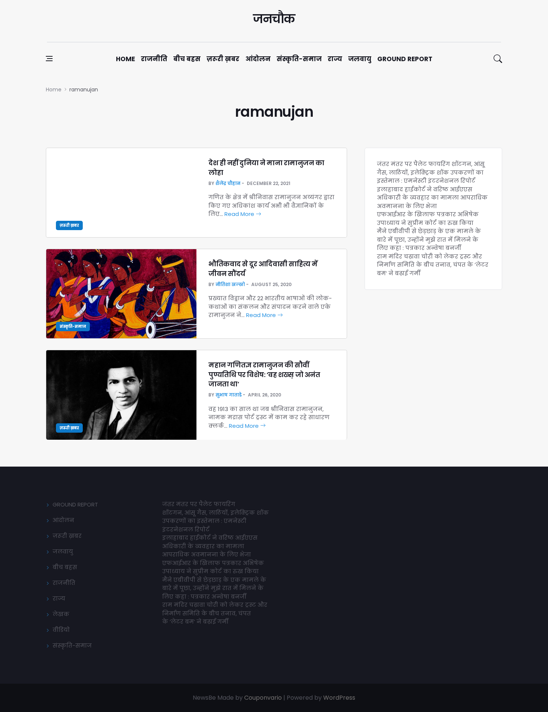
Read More (240, 214)
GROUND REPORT (75, 504)
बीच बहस (187, 58)
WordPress (339, 697)
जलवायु (359, 58)
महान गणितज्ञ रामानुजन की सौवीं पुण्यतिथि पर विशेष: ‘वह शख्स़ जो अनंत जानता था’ (264, 374)
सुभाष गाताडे (228, 395)
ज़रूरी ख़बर (223, 58)
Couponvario (263, 697)
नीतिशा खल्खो (230, 284)
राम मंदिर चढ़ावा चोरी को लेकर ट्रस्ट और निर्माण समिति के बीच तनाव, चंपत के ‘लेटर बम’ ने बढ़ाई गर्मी (432, 265)
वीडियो (61, 630)
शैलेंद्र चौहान (227, 183)
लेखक (61, 614)
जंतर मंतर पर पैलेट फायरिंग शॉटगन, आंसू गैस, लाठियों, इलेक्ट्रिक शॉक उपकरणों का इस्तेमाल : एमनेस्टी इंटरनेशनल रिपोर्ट (431, 172)
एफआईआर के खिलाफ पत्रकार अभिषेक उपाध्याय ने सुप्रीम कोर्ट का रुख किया (428, 218)
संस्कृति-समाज (299, 58)
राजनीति (154, 58)
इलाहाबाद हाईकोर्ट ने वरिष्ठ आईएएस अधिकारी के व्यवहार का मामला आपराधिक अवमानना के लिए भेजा (432, 197)
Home (125, 58)
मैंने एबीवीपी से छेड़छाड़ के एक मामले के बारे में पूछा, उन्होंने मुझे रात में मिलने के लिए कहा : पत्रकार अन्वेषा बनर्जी (429, 239)
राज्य (335, 58)
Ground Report (404, 58)
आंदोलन (258, 58)
